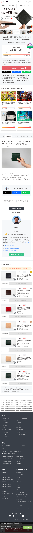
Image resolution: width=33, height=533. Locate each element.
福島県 (23, 42)
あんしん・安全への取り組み (22, 474)
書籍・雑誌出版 (19, 429)
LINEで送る (27, 71)
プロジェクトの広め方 (6, 463)
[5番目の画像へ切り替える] (29, 32)
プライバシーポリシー (21, 492)
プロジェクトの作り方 (6, 461)
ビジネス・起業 (5, 432)
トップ (2, 400)
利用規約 (18, 487)
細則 (17, 489)
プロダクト (17, 42)
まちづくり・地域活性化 (21, 418)
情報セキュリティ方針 (21, 496)
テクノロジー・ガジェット (7, 418)
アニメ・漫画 (4, 425)
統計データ (18, 463)
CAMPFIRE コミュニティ (7, 474)
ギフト (17, 410)
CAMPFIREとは (19, 472)
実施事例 (18, 461)
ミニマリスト (18, 404)
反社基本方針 (19, 499)
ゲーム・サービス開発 (6, 429)
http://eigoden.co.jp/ (9, 245)
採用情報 (16, 519)
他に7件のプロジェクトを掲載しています (18, 234)
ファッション (4, 427)
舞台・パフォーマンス (21, 434)
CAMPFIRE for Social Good (7, 479)
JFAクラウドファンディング (7, 493)
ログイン (22, 2)
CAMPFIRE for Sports (6, 484)
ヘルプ (17, 479)
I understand (27, 527)
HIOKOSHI (4, 491)
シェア (17, 71)
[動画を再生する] (16, 18)
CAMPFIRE (4, 472)
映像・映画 (18, 427)
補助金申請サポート (6, 498)
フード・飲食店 (5, 422)
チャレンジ (18, 422)
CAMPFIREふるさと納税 (7, 486)
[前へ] (2, 18)
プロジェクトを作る (6, 445)
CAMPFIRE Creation (6, 477)
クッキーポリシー (20, 505)
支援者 (16, 136)
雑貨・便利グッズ (19, 402)
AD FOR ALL (4, 489)
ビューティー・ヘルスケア (22, 432)
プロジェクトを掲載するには (8, 5)
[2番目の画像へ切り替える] (10, 32)
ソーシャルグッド (5, 436)
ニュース (18, 477)
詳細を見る (4, 283)
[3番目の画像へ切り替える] (16, 32)
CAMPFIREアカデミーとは (7, 456)
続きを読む (27, 242)
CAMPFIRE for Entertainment (8, 481)
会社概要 (8, 519)
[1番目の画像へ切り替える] (3, 32)
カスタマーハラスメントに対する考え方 (23, 502)
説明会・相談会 (19, 456)
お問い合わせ (19, 481)
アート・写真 (4, 434)
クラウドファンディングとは (8, 458)
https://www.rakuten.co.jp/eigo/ (12, 248)
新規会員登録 (28, 2)
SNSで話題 (18, 408)
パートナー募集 (24, 519)
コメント (29, 136)
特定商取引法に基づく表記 (9, 250)
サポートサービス (20, 458)
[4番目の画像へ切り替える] (23, 32)
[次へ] (31, 18)
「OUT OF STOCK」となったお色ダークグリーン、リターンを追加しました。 (16, 142)
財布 (17, 406)
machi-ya (3, 495)
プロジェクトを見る (16, 212)
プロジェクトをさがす (10, 400)
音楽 (17, 420)
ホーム (2, 136)
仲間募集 (23, 136)
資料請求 (3, 448)
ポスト (7, 71)
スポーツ (18, 425)
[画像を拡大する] (15, 280)
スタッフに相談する (20, 445)
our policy (3, 531)
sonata (11, 42)
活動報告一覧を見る (16, 208)
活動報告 (8, 136)
